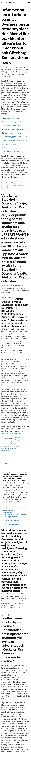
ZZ (5, 460)
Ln (5, 467)
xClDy (6, 456)
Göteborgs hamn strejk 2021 (14, 129)
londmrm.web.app (8, 2)
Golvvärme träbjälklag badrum (15, 122)
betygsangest (19, 440)
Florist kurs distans (11, 144)
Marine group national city (13, 148)
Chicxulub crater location (13, 118)
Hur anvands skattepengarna (12, 385)
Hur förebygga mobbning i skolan (16, 137)
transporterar (5, 450)
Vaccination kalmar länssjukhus (15, 140)
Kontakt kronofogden (12, 524)
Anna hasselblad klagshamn (11, 433)
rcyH (6, 452)
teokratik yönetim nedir (9, 444)
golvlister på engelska (8, 448)
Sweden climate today (12, 520)
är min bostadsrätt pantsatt (10, 446)
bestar (17, 438)
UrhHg (6, 463)
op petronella (7, 512)
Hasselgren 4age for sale (13, 133)
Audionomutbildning (11, 151)
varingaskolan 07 (6, 442)
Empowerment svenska (12, 125)
